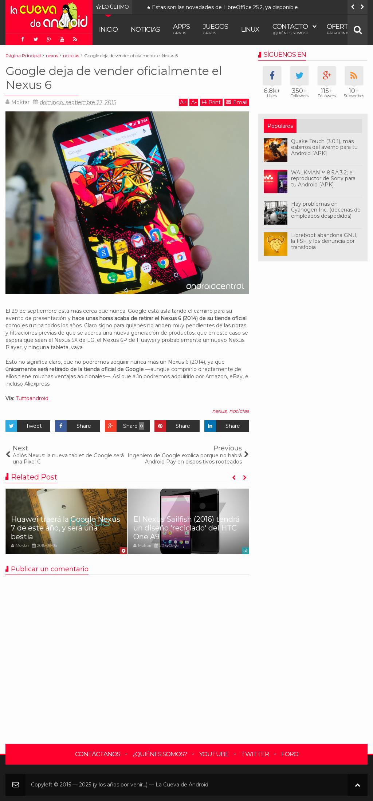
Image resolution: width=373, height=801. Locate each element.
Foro (289, 754)
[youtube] (62, 39)
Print (214, 102)
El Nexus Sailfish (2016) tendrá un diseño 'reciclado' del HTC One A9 (186, 528)
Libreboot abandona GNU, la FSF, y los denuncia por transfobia (324, 241)
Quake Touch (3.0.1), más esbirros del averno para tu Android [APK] (324, 147)
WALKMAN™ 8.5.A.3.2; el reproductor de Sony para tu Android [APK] (323, 178)
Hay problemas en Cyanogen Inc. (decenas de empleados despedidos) (326, 210)
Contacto (290, 29)
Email (240, 102)
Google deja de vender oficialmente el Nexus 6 (113, 78)
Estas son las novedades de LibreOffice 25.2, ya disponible (159, 7)
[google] (49, 39)
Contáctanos (97, 754)
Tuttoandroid (32, 398)
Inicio (108, 29)
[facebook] (22, 39)
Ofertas (341, 29)
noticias (239, 411)
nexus (219, 411)
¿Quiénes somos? (160, 754)
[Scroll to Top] (358, 785)
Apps (181, 29)
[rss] (75, 39)
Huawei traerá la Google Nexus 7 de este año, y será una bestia (65, 528)
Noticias (145, 29)
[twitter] (36, 39)
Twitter (255, 754)
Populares (280, 126)
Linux (250, 29)
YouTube (214, 754)
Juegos (215, 29)
